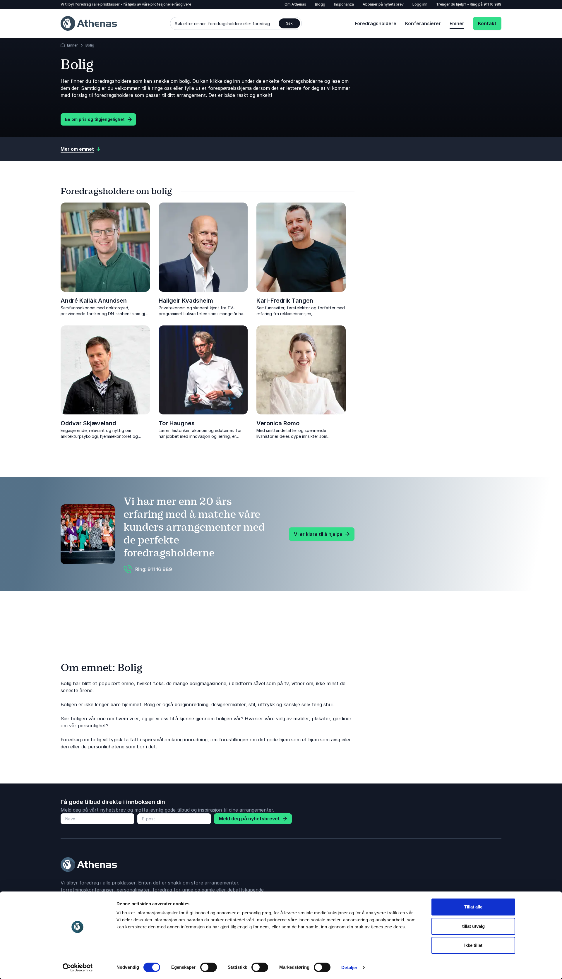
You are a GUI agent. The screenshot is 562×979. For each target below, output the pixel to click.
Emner (457, 23)
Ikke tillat (473, 945)
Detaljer (349, 967)
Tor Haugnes (177, 423)
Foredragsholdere (375, 23)
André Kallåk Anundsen (94, 300)
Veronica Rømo (277, 423)
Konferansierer (423, 23)
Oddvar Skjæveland (88, 423)
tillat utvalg (473, 926)
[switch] (208, 967)
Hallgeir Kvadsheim (186, 300)
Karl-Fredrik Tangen (284, 300)
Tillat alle (473, 906)
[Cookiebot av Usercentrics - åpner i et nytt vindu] (77, 967)
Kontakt (487, 23)
